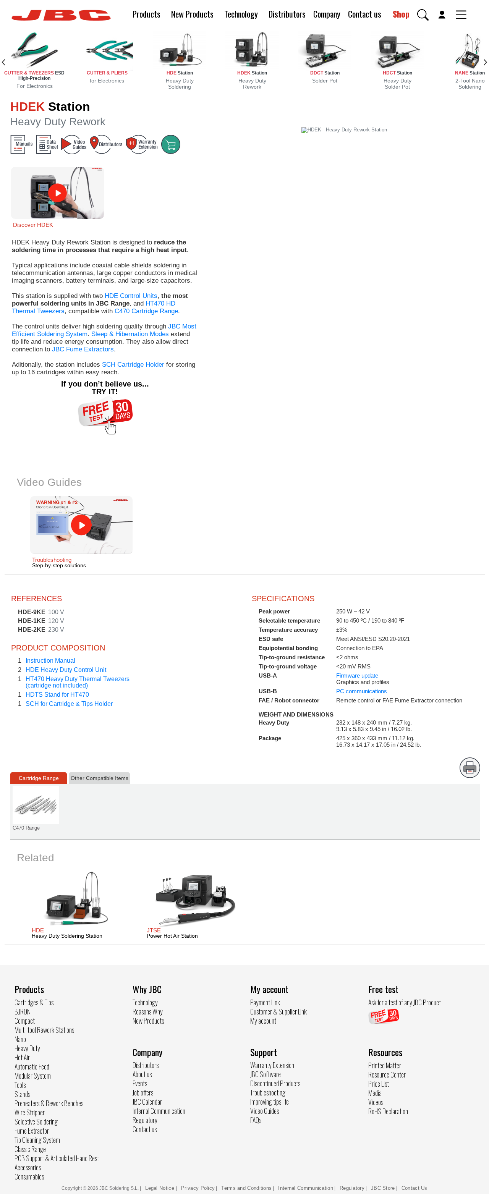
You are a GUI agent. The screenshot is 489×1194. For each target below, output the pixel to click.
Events (140, 1083)
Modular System (33, 1076)
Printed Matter (384, 1065)
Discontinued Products (275, 1083)
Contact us (364, 14)
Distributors (287, 14)
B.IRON (23, 1011)
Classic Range (30, 1149)
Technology (241, 14)
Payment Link (265, 1002)
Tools (20, 1085)
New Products (192, 14)
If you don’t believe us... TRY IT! (105, 388)
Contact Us (414, 1188)
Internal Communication (159, 1111)
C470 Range (26, 828)
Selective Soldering (36, 1121)
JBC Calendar (147, 1102)
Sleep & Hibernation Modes (130, 334)
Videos (375, 1102)
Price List (378, 1084)
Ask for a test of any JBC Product (404, 1002)
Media (375, 1093)
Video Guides (264, 1111)
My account (263, 1021)
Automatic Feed (32, 1066)
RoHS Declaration (388, 1111)
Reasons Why (148, 1011)
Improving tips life (269, 1102)
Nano (20, 1039)
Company (326, 14)
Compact (25, 1021)
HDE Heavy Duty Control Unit (66, 670)
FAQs (255, 1120)
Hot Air (22, 1057)
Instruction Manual (50, 660)
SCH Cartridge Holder (133, 364)
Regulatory (145, 1120)
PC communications (361, 691)
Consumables (29, 1176)
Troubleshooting (267, 1092)
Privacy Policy (198, 1188)
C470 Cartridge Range (146, 311)
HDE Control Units (131, 295)
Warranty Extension (272, 1065)
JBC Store (383, 1188)
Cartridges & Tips (34, 1002)
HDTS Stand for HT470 (57, 694)
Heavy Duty (27, 1048)
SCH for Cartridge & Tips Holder (69, 704)
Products (146, 14)
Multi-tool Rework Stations (44, 1030)
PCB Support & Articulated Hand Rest (57, 1158)
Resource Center (387, 1074)
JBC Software (265, 1074)
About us (142, 1074)
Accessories (28, 1167)
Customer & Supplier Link (278, 1011)
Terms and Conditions (246, 1188)
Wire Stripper (30, 1112)
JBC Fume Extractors (83, 349)
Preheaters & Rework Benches (49, 1103)
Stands (22, 1094)
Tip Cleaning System (37, 1140)
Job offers (143, 1092)
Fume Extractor (32, 1131)
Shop (401, 14)
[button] (422, 14)
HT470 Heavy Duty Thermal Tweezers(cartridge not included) (78, 682)
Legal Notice (160, 1188)
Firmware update (357, 675)
